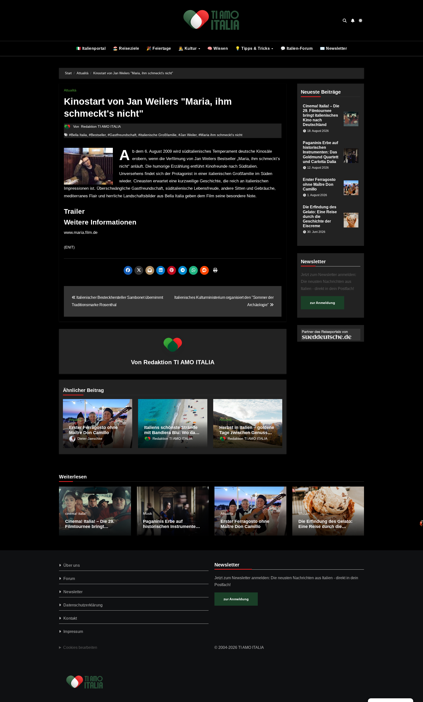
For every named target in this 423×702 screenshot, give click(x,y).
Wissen (304, 513)
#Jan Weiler (187, 135)
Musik (147, 513)
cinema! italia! (75, 513)
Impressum (73, 631)
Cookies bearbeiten (80, 647)
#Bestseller (97, 135)
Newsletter (72, 592)
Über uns (71, 565)
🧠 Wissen (217, 48)
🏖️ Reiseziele (126, 48)
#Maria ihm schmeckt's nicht (220, 135)
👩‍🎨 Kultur (188, 48)
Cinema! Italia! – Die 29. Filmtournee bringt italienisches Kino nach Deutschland (321, 115)
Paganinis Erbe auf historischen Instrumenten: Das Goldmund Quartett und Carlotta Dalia (320, 152)
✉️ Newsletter (333, 48)
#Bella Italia (78, 135)
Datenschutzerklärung (83, 605)
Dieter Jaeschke (89, 438)
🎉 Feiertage (158, 48)
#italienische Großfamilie (157, 135)
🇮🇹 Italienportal (91, 48)
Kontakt (70, 618)
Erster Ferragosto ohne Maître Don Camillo (93, 430)
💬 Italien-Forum (297, 48)
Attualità (70, 90)
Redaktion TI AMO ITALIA (101, 126)
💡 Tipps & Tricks (253, 48)
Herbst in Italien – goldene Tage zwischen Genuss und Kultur (246, 432)
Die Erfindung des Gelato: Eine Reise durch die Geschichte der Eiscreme (320, 216)
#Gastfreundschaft (122, 135)
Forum (69, 579)
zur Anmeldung (322, 303)
